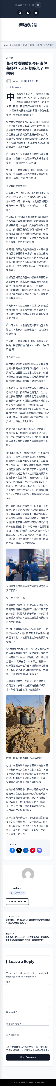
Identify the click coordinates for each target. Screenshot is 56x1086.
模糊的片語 (28, 25)
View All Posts (15, 901)
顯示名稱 (11, 1012)
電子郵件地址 (13, 1023)
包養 (13, 364)
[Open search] (20, 12)
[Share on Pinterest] (32, 850)
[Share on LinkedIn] (26, 850)
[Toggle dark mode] (28, 12)
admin (15, 81)
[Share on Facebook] (12, 850)
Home (5, 45)
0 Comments (15, 87)
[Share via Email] (39, 850)
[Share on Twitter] (19, 850)
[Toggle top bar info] (38, 5)
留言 (9, 982)
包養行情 (35, 197)
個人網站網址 (12, 1035)
